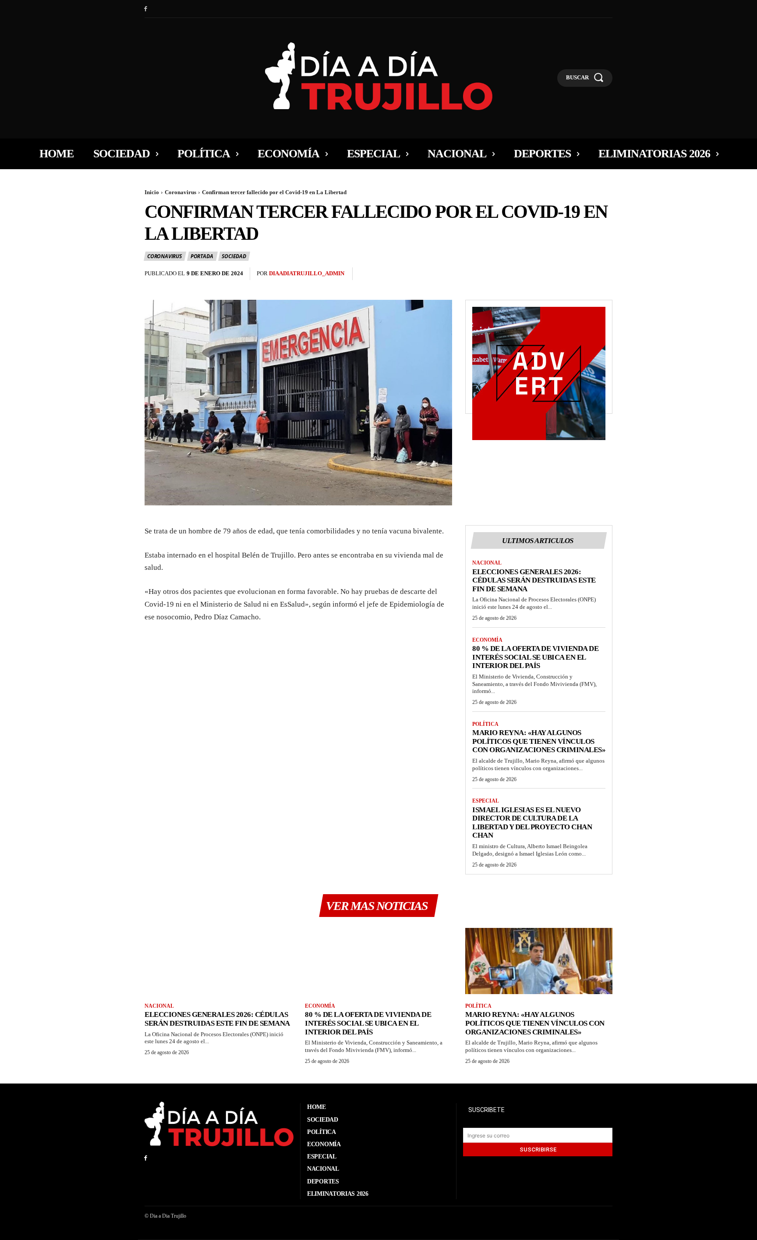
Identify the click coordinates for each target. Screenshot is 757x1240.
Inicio (152, 192)
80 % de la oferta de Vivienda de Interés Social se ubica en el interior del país (535, 657)
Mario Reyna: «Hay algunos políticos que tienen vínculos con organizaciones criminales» (538, 741)
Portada (202, 256)
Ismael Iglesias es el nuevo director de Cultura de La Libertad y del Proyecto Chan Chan (532, 823)
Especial (485, 801)
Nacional (487, 563)
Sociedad (234, 256)
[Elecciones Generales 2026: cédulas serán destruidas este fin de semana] (218, 961)
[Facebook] (145, 9)
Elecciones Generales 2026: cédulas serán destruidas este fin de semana (534, 580)
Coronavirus (180, 192)
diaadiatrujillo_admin (306, 273)
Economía (487, 640)
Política (485, 724)
